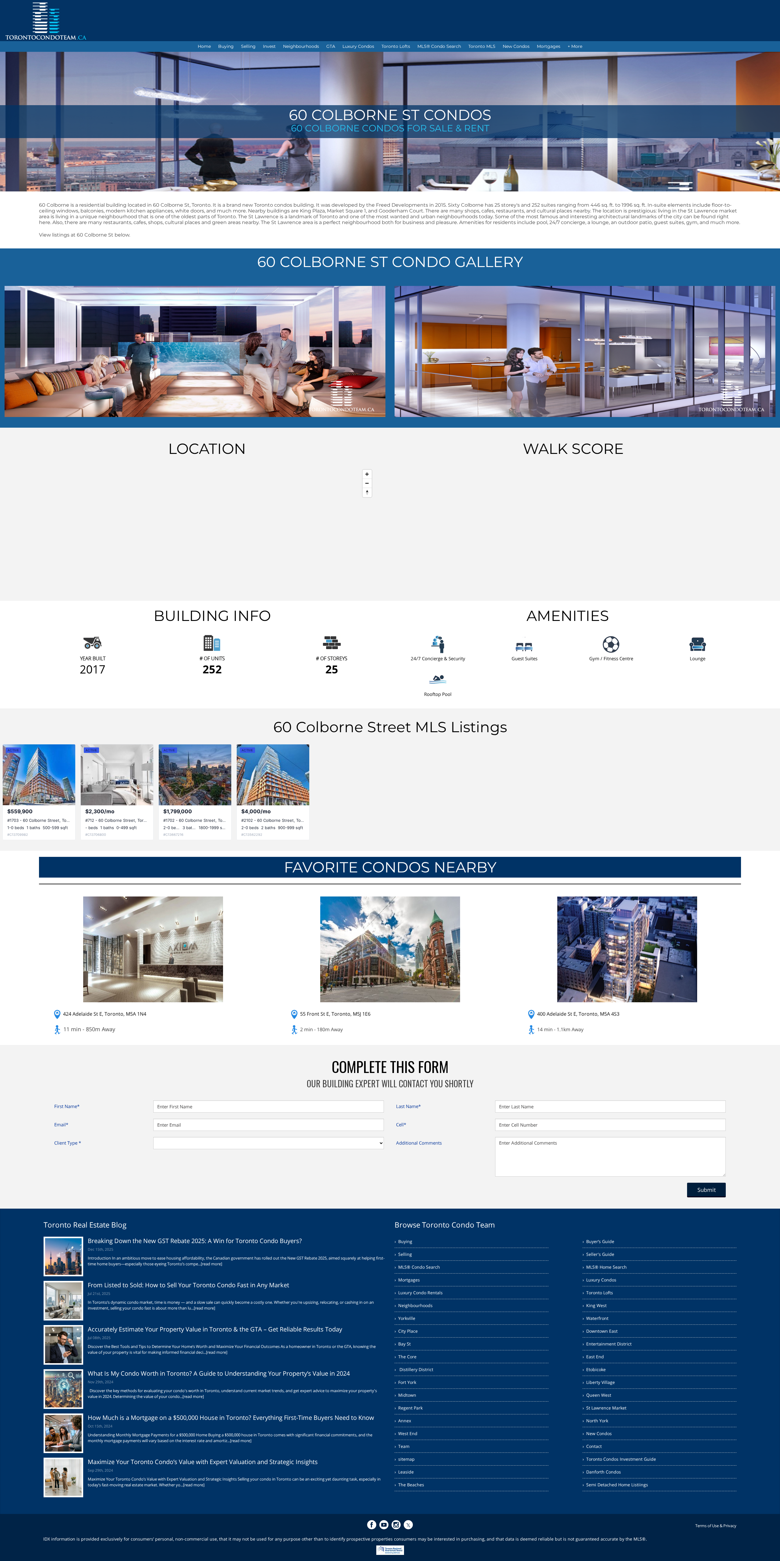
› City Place (406, 1331)
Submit (706, 1189)
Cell (401, 1124)
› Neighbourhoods (414, 1305)
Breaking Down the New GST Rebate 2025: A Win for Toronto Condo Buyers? (195, 1241)
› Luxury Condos (599, 1280)
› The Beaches (409, 1485)
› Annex (403, 1421)
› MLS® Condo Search (417, 1267)
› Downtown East (600, 1331)
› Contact (592, 1446)
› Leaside (404, 1472)
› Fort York (405, 1382)
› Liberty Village (599, 1382)
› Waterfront (595, 1318)
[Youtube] (383, 1524)
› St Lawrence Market (604, 1408)
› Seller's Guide (598, 1254)
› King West (595, 1305)
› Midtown (405, 1395)
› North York (595, 1421)
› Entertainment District (607, 1344)
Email (61, 1124)
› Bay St (403, 1344)
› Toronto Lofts (598, 1292)
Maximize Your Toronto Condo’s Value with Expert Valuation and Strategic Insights (203, 1462)
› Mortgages (407, 1280)
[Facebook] (371, 1524)
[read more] (211, 1264)
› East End (593, 1357)
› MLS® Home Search (605, 1267)
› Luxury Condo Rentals (419, 1292)
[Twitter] (408, 1524)
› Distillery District (414, 1369)
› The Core (406, 1357)
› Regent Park (409, 1408)
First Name (67, 1106)
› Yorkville (405, 1318)
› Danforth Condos (602, 1472)
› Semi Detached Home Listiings (615, 1485)
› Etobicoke (594, 1369)
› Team (402, 1446)
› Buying (403, 1241)
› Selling (403, 1254)
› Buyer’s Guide (598, 1241)
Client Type (67, 1143)
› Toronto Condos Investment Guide (619, 1459)
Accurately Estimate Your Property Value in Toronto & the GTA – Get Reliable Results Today (215, 1329)
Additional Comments (419, 1143)
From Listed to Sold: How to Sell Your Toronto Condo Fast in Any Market (188, 1285)
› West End (406, 1433)
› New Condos (597, 1433)
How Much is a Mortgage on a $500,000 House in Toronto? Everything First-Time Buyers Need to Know (231, 1417)
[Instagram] (396, 1524)
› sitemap (405, 1459)
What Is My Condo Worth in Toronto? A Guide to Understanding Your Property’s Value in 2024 (219, 1373)
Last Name (408, 1106)
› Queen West (597, 1395)
